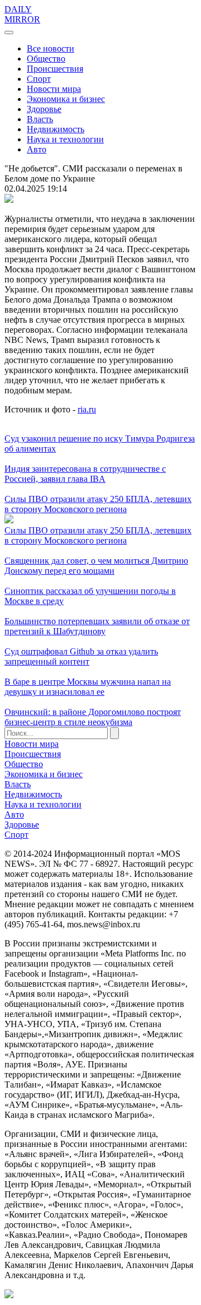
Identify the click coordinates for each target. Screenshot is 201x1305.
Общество (46, 58)
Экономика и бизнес (66, 99)
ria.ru (87, 409)
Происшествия (55, 68)
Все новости (50, 48)
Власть (40, 119)
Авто (36, 149)
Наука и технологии (65, 139)
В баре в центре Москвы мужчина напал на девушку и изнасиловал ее (87, 686)
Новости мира (54, 89)
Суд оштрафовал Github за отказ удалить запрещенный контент (81, 656)
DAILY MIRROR (22, 14)
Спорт (39, 78)
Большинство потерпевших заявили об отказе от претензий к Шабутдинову (97, 626)
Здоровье (44, 109)
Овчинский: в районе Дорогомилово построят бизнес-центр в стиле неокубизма (92, 717)
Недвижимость (55, 129)
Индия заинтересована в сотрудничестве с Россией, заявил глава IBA (85, 474)
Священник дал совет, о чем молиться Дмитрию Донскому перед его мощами (96, 565)
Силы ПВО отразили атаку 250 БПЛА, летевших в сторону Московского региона (98, 504)
